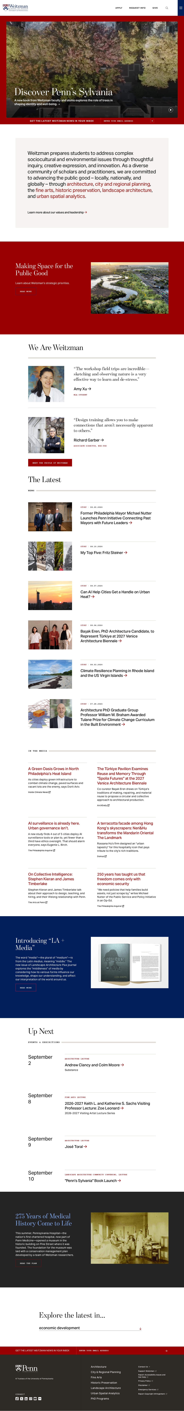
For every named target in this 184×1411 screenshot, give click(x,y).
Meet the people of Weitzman (50, 463)
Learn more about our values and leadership (56, 212)
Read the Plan (28, 1263)
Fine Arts (96, 1377)
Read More (26, 291)
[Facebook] (17, 1399)
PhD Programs (100, 1398)
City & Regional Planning (106, 1372)
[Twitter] (21, 1399)
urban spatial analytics (61, 196)
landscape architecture (127, 190)
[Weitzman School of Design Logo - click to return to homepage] (15, 7)
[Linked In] (26, 1399)
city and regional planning (122, 184)
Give (155, 8)
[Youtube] (35, 1399)
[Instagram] (30, 1399)
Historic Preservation (104, 1382)
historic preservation (77, 190)
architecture (80, 184)
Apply (118, 8)
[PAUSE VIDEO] (170, 110)
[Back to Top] (174, 1393)
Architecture (98, 1366)
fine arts (44, 190)
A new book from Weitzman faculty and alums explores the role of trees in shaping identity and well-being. (63, 102)
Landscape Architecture (106, 1388)
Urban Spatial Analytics (105, 1393)
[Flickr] (39, 1399)
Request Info (137, 8)
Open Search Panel (167, 8)
